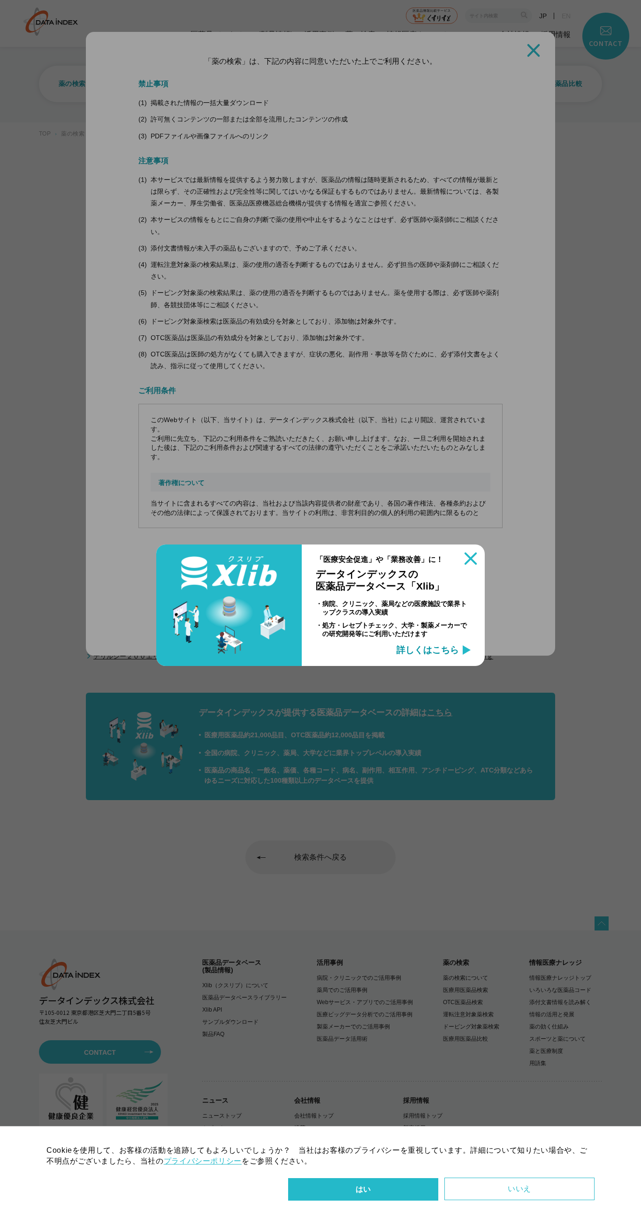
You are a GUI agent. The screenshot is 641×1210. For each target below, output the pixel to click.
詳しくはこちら (428, 650)
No (519, 1189)
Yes (363, 1189)
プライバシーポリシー (203, 1161)
